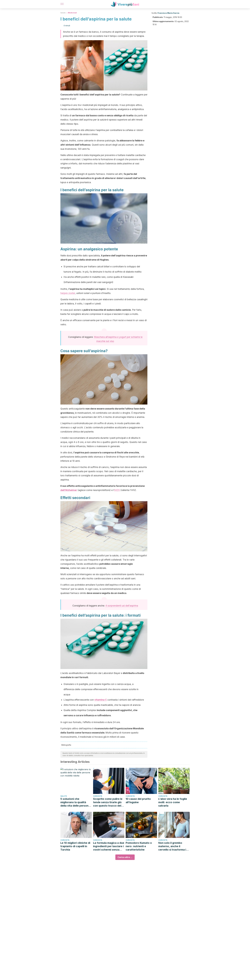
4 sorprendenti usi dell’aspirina (121, 605)
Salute (63, 13)
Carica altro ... (125, 857)
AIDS (117, 490)
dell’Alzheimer (68, 490)
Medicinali (72, 13)
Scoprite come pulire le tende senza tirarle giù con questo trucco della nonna (108, 802)
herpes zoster (67, 293)
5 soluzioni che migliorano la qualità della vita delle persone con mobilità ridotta (75, 802)
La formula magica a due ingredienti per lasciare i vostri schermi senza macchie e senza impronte (108, 846)
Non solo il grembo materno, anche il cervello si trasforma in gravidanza (173, 846)
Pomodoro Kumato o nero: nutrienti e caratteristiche (139, 846)
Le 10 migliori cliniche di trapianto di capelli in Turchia (75, 846)
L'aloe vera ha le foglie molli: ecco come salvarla (172, 802)
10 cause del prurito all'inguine (138, 800)
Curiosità (97, 796)
